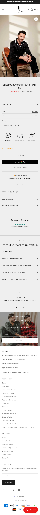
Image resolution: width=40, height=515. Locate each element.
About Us (5, 407)
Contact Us (5, 403)
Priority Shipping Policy (9, 397)
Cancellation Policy (8, 420)
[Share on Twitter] (11, 192)
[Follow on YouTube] (19, 490)
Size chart (35, 111)
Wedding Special (7, 451)
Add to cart (20, 156)
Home (4, 437)
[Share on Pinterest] (14, 192)
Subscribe (20, 340)
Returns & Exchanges (9, 400)
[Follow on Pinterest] (14, 490)
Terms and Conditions (9, 414)
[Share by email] (17, 192)
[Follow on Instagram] (8, 490)
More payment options (20, 167)
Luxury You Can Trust (9, 424)
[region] (20, 297)
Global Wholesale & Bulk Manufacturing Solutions (18, 427)
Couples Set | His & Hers (10, 448)
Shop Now (5, 386)
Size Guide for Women (9, 390)
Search (4, 383)
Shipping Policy (7, 417)
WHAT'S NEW (6, 455)
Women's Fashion (8, 444)
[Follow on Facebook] (3, 490)
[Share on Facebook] (8, 192)
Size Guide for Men (8, 393)
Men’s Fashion (6, 441)
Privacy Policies (7, 410)
